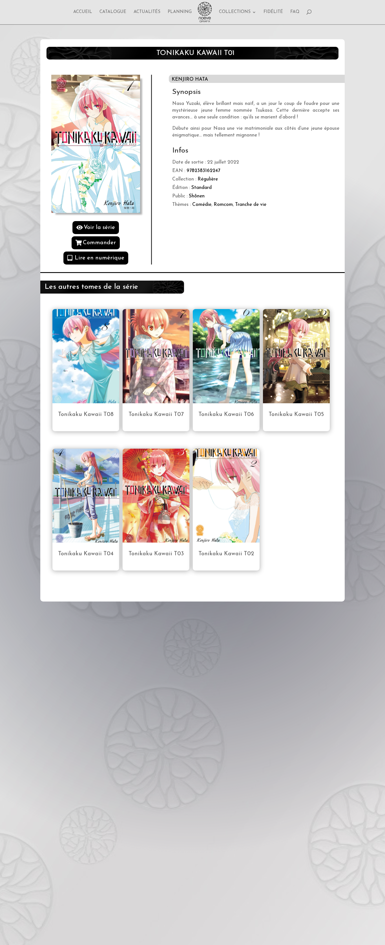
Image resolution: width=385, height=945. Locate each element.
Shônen (197, 196)
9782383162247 (203, 170)
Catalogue (112, 12)
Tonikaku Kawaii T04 (86, 554)
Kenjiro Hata (190, 79)
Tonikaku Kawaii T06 (226, 414)
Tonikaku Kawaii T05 (296, 414)
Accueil (82, 12)
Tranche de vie (250, 204)
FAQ (294, 12)
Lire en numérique (99, 258)
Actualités (147, 12)
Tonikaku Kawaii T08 (86, 414)
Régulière (208, 179)
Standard (201, 187)
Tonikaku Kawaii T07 (156, 414)
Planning (180, 12)
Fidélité (273, 12)
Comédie (201, 204)
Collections (235, 12)
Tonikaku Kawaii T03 (156, 554)
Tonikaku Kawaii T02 (226, 554)
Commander (99, 243)
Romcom (223, 204)
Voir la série (99, 227)
